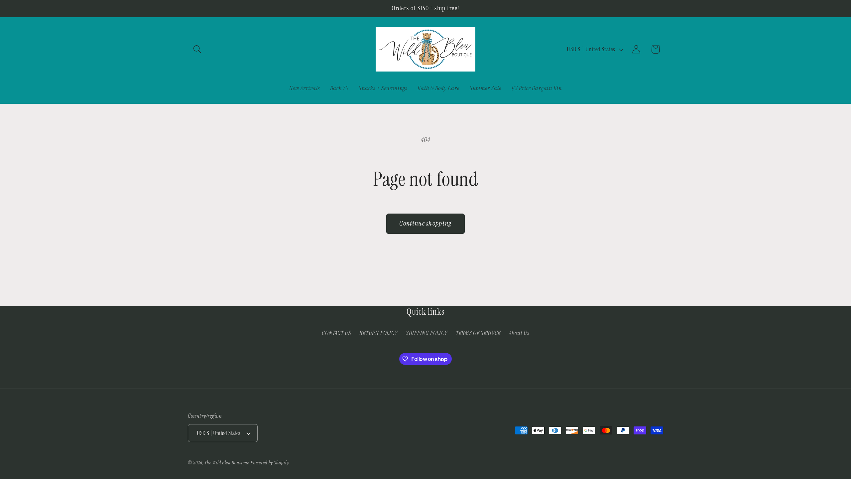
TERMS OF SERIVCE (478, 333)
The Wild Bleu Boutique (226, 463)
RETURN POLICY (378, 333)
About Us (519, 333)
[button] (197, 49)
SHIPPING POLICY (427, 333)
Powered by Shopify (270, 463)
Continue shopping (425, 223)
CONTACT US (336, 333)
